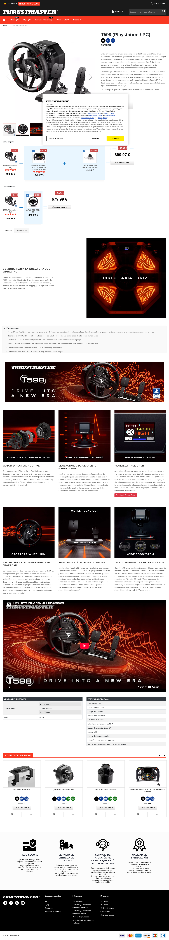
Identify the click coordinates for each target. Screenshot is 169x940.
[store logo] (30, 12)
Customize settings (55, 138)
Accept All (115, 138)
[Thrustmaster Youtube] (23, 903)
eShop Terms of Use (94, 113)
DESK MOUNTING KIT (21, 790)
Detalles (8, 230)
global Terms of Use (87, 118)
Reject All (95, 138)
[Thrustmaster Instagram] (11, 903)
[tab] (9, 230)
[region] (85, 119)
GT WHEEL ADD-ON (33, 211)
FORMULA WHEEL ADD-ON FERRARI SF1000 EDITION (39, 168)
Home (5, 26)
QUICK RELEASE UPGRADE (63, 790)
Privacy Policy (109, 113)
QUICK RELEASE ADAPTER (105, 790)
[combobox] (147, 12)
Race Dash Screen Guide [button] (125, 495)
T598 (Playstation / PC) (10, 167)
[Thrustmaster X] (17, 903)
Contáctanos (105, 912)
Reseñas (21, 230)
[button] (10, 3)
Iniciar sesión (159, 4)
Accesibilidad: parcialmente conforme (82, 921)
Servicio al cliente (101, 870)
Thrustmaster (77, 901)
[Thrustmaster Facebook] (5, 903)
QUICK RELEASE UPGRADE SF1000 (90, 167)
